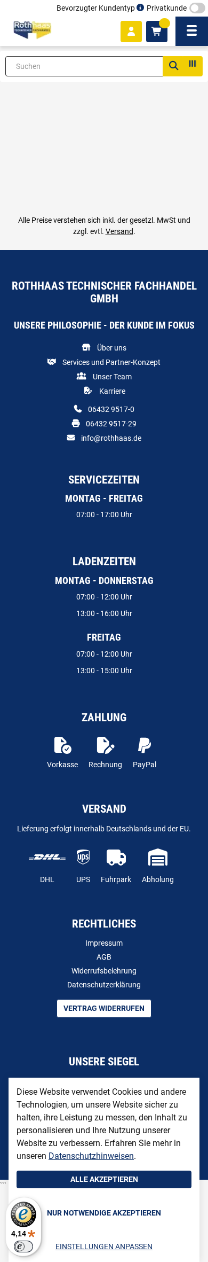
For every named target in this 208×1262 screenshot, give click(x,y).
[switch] (23, 1246)
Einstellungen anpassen (104, 1246)
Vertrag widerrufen (104, 1008)
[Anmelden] (131, 31)
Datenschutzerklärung (104, 984)
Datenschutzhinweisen (91, 1156)
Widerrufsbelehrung (104, 971)
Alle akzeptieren (104, 1179)
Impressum (104, 943)
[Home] (32, 30)
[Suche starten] (173, 66)
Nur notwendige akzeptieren (104, 1213)
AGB (104, 957)
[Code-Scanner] (192, 66)
